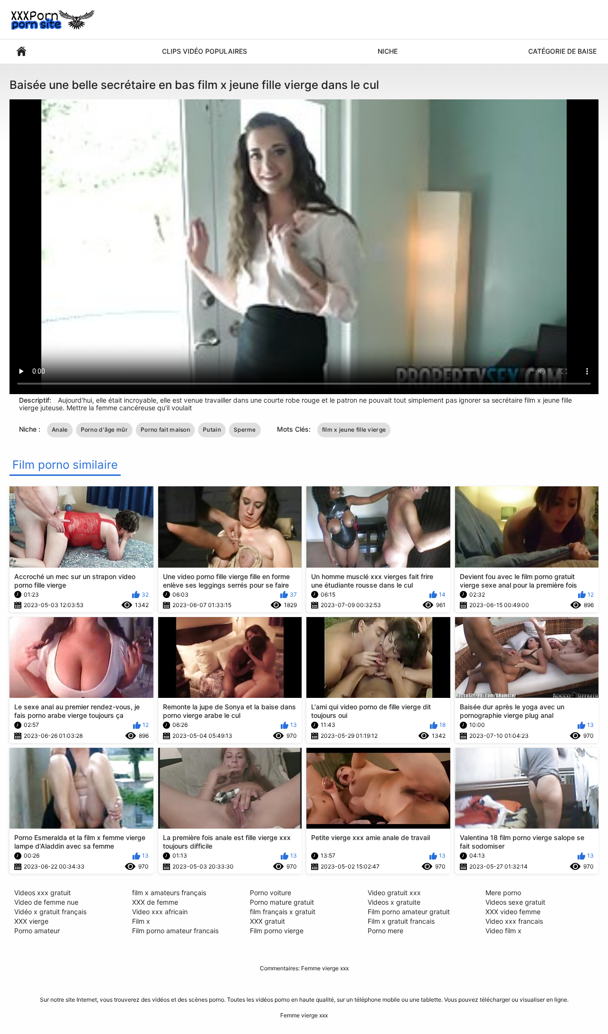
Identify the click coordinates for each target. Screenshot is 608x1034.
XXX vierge (31, 921)
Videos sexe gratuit (515, 902)
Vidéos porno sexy (21, 51)
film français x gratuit (282, 912)
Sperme (245, 429)
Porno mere (385, 931)
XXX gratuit (267, 921)
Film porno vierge (277, 931)
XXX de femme (155, 902)
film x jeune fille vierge (354, 429)
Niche (388, 51)
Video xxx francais (514, 921)
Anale (60, 429)
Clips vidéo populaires (204, 51)
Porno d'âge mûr (104, 429)
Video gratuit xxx (394, 893)
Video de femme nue (46, 902)
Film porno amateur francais (175, 931)
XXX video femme (513, 912)
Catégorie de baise (562, 51)
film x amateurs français (169, 893)
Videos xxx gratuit (42, 893)
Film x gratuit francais (401, 921)
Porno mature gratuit (282, 902)
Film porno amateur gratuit (409, 912)
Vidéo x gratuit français (50, 912)
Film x (141, 921)
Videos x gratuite (394, 902)
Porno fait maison (165, 429)
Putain (212, 429)
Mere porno (503, 893)
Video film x (503, 931)
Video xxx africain (160, 912)
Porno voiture (270, 893)
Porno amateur (37, 931)
